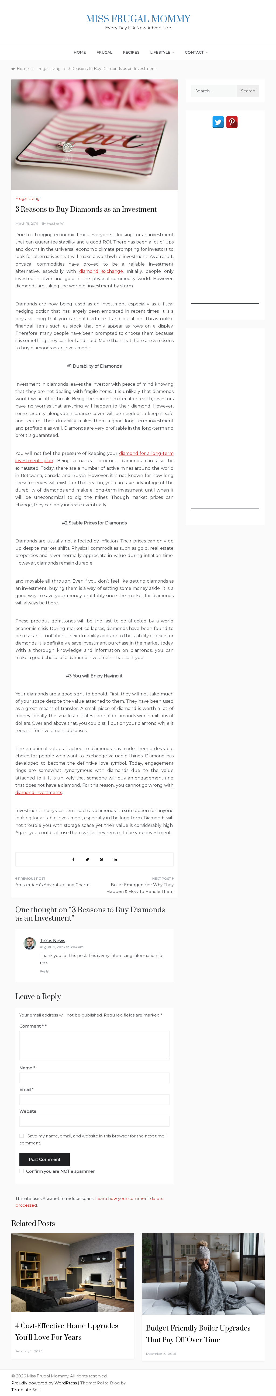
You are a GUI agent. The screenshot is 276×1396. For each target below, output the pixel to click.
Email (26, 1089)
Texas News (52, 940)
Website (27, 1111)
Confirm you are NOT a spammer (60, 1171)
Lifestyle (160, 52)
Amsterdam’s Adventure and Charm (52, 884)
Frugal (104, 52)
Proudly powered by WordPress (44, 1382)
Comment (31, 1026)
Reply (44, 971)
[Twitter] (218, 122)
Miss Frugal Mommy (138, 19)
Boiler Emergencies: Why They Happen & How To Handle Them (139, 888)
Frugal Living (27, 198)
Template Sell (25, 1389)
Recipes (131, 52)
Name (27, 1067)
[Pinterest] (232, 122)
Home (80, 52)
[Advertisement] (225, 223)
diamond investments (38, 792)
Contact (194, 52)
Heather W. (55, 223)
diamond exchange (101, 271)
